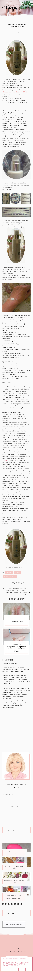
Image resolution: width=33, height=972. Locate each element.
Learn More (12, 969)
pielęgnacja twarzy (10, 576)
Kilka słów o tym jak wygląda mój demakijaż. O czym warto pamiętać (14, 897)
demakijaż (9, 572)
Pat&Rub (5, 460)
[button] (24, 4)
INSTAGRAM (24, 948)
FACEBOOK (11, 948)
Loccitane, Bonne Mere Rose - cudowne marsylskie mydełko (16, 589)
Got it (22, 969)
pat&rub (17, 572)
